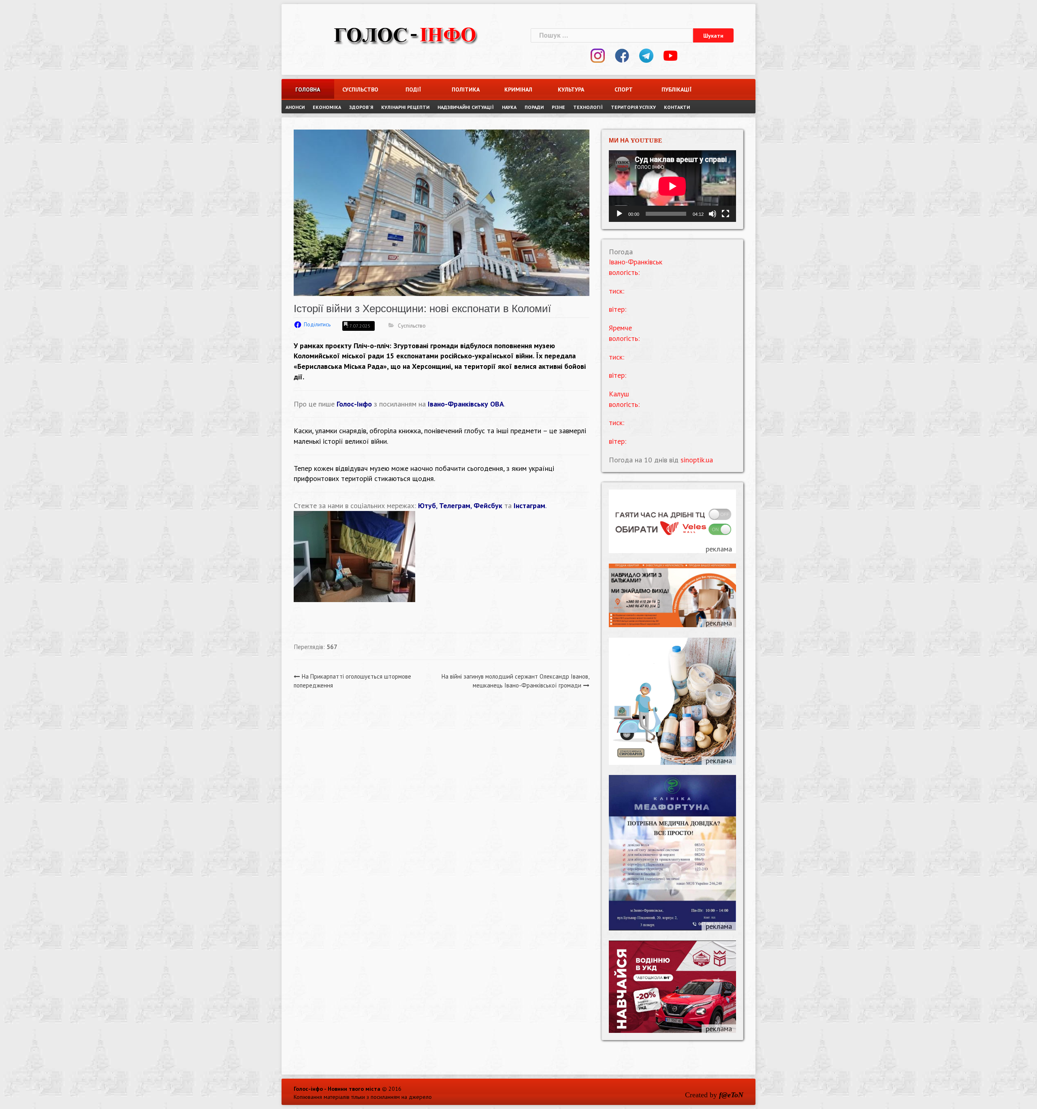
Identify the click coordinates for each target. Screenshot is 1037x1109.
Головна (307, 89)
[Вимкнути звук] (712, 214)
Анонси (295, 107)
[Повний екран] (725, 214)
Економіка (327, 107)
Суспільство (360, 89)
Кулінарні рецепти (405, 107)
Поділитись (317, 324)
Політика (466, 89)
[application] (672, 186)
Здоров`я (361, 107)
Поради (534, 107)
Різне (558, 107)
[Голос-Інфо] (405, 34)
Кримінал (518, 89)
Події (413, 89)
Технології (588, 107)
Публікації (676, 89)
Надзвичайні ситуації (465, 107)
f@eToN (731, 1095)
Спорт (624, 89)
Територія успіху (633, 107)
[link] (406, 345)
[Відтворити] (619, 214)
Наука (509, 107)
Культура (571, 89)
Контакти (677, 107)
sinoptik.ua (697, 459)
